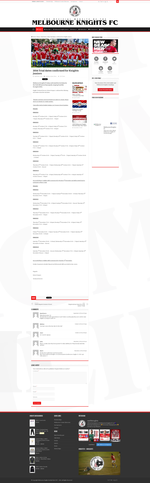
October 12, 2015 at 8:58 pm (81, 332)
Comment (36, 371)
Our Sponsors (74, 1)
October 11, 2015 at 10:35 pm (81, 324)
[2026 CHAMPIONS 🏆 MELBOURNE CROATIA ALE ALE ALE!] (115, 435)
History (74, 29)
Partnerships (57, 448)
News (39, 29)
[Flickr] (103, 2)
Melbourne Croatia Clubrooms (62, 1)
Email (35, 391)
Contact (81, 1)
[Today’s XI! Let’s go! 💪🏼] (94, 435)
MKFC (41, 351)
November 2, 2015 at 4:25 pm (80, 350)
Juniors (52, 76)
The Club (48, 29)
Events (56, 440)
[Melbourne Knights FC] (75, 15)
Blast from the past (59, 435)
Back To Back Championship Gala (78, 95)
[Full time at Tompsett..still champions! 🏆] (83, 435)
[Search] (117, 1)
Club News (43, 36)
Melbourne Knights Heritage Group (77, 110)
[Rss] (98, 2)
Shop (102, 29)
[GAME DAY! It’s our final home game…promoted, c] (105, 435)
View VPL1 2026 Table (105, 89)
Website (35, 397)
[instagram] (107, 2)
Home (33, 29)
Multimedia (83, 29)
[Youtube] (105, 2)
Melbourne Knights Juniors (61, 29)
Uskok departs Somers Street (43, 304)
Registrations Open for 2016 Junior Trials (76, 305)
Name (35, 386)
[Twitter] (102, 2)
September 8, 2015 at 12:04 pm (80, 313)
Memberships (49, 1)
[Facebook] (100, 2)
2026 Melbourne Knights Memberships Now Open (79, 124)
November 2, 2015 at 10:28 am (80, 341)
